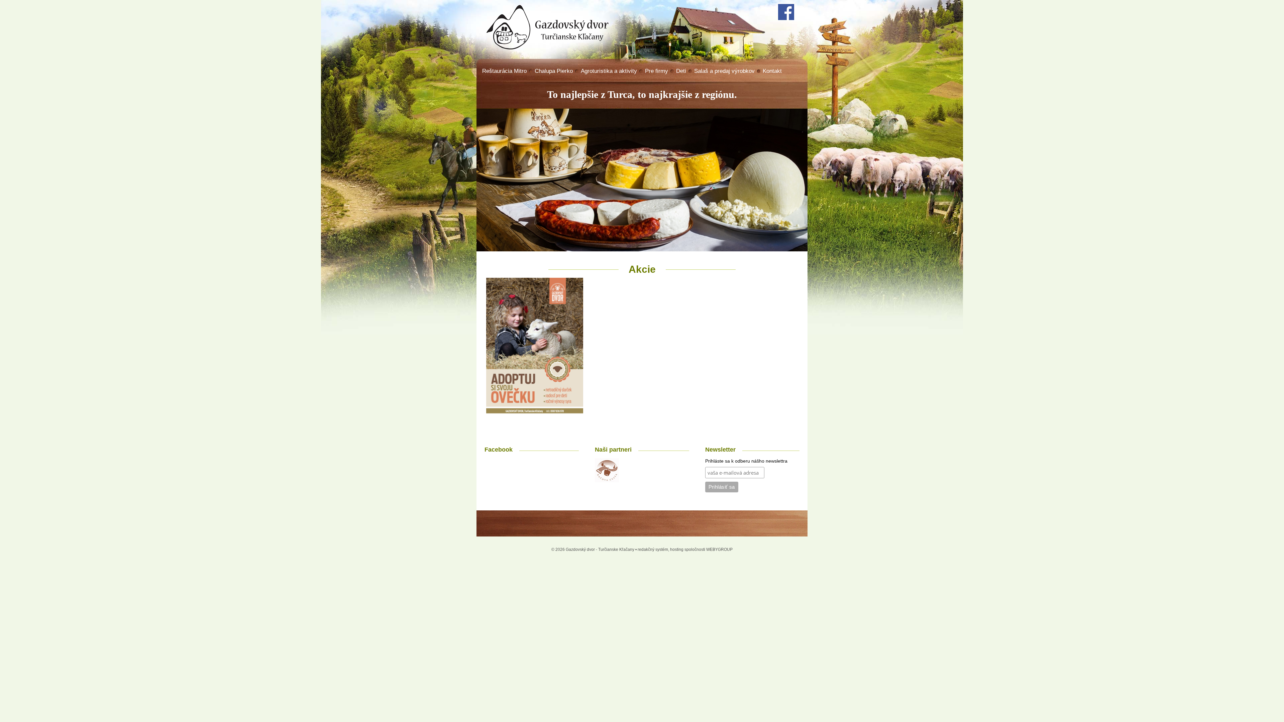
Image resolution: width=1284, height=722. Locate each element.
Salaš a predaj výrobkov (724, 71)
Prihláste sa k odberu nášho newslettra (746, 461)
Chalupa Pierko (554, 71)
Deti (681, 71)
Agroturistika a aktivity (609, 71)
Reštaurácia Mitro (504, 71)
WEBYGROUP (719, 549)
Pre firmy (656, 71)
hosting (676, 549)
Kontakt (772, 71)
